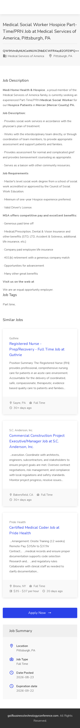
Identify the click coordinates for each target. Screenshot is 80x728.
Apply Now (37, 613)
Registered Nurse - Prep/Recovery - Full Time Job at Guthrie (36, 349)
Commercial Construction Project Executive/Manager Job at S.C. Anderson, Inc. (37, 441)
